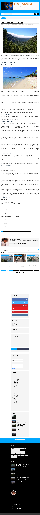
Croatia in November (17, 392)
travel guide (25, 455)
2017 (14, 401)
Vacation (14, 502)
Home (2, 19)
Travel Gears (23, 448)
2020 (14, 398)
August (15, 383)
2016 (14, 402)
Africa (5, 19)
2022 (14, 378)
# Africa (5, 231)
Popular (20, 349)
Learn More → (13, 496)
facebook (32, 270)
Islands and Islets (15, 322)
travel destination (20, 453)
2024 (14, 376)
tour (23, 451)
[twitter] (19, 441)
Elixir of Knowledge (15, 323)
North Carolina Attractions (18, 388)
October (15, 381)
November (16, 380)
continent (28, 217)
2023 (14, 377)
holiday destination (16, 451)
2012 (14, 407)
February (15, 395)
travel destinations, (30, 24)
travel (13, 453)
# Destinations (9, 231)
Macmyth (13, 325)
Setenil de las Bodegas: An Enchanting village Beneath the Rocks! (19, 263)
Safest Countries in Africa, (23, 24)
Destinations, (16, 24)
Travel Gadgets (15, 448)
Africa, (13, 24)
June (15, 385)
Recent (14, 349)
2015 (14, 403)
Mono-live (24, 243)
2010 (14, 409)
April (15, 393)
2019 (14, 399)
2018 (14, 400)
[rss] (21, 441)
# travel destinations (26, 231)
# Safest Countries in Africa (17, 231)
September (16, 382)
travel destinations (25, 19)
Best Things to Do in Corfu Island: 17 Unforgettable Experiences (6, 263)
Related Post (4, 252)
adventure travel (16, 450)
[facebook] (18, 441)
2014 (14, 404)
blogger (7, 270)
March (15, 394)
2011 (14, 408)
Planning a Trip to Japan (18, 389)
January (15, 396)
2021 (14, 397)
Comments (26, 349)
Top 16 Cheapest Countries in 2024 (32, 263)
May (15, 386)
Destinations (10, 19)
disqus (19, 270)
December (16, 379)
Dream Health (14, 324)
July (15, 384)
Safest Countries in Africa (17, 19)
